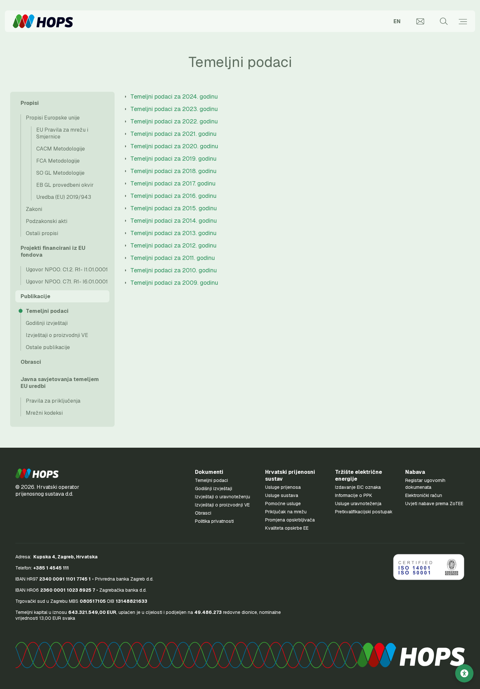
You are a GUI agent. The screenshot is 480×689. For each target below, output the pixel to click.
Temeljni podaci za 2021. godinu (173, 133)
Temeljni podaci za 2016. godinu (173, 196)
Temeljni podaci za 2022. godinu (174, 121)
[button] (36, 473)
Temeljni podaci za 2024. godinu (174, 96)
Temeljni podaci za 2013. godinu (173, 233)
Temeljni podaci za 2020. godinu (174, 146)
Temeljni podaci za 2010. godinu (173, 270)
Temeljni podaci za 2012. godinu (173, 245)
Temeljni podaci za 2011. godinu (172, 258)
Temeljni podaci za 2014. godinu (173, 220)
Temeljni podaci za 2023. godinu (174, 109)
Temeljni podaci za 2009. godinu (174, 282)
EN (397, 21)
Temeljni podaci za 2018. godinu (173, 171)
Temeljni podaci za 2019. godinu (173, 158)
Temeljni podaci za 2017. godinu (173, 183)
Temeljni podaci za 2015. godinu (173, 208)
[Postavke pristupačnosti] (464, 673)
